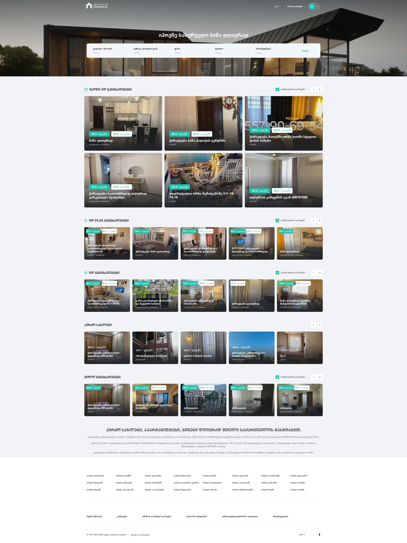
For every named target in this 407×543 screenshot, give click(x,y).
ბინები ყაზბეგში (124, 482)
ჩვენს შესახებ (94, 516)
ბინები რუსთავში (182, 475)
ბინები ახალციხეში (154, 489)
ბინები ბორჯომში (153, 482)
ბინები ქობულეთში (212, 482)
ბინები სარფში (297, 482)
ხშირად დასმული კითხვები (156, 516)
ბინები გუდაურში (298, 475)
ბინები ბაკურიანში (270, 475)
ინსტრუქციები (280, 516)
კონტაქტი (122, 516)
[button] (320, 89)
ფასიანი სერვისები (196, 516)
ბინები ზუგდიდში (182, 489)
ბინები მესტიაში (95, 482)
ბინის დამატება (295, 6)
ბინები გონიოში (269, 482)
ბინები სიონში (297, 489)
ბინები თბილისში (95, 475)
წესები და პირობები (140, 535)
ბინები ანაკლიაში (125, 489)
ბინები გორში (209, 475)
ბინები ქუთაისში (153, 475)
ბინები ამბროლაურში (242, 489)
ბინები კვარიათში (241, 482)
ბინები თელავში (240, 475)
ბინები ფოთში (210, 489)
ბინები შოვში (267, 489)
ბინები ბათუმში (123, 475)
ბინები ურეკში (94, 489)
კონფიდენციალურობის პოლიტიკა (240, 516)
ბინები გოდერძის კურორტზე (188, 482)
